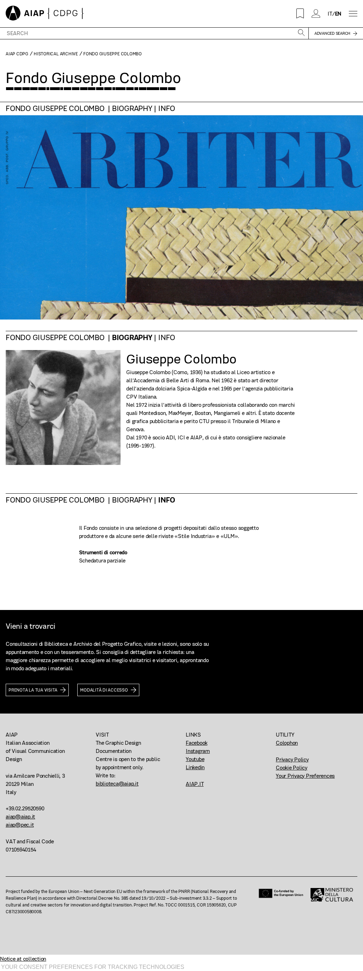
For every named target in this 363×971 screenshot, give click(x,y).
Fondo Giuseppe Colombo (56, 108)
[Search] (301, 33)
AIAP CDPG (17, 53)
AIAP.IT (194, 784)
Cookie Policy (291, 768)
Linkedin (195, 767)
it (330, 14)
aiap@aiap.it (20, 816)
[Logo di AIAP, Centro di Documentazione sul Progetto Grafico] (45, 14)
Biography (132, 108)
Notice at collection (23, 959)
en (338, 14)
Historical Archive (56, 53)
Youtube (195, 759)
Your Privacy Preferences (305, 776)
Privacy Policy (292, 759)
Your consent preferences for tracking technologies (92, 967)
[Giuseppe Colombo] (63, 407)
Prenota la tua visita (33, 690)
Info (166, 108)
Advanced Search (332, 33)
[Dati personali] (316, 13)
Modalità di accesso (104, 690)
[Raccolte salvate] (300, 13)
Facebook (196, 743)
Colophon (287, 743)
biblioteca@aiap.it (117, 783)
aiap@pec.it (20, 825)
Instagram (198, 751)
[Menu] (353, 14)
